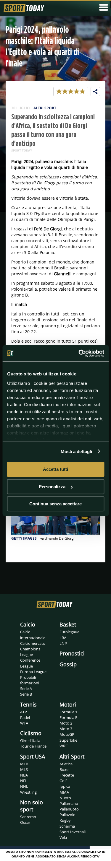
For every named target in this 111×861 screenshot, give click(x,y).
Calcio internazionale (32, 634)
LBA (62, 637)
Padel (25, 717)
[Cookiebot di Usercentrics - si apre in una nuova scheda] (79, 353)
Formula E (68, 717)
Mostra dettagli (76, 451)
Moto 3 (65, 728)
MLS (24, 769)
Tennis (28, 704)
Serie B (26, 694)
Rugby (65, 820)
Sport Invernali (72, 831)
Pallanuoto (69, 809)
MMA (64, 792)
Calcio (27, 624)
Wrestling (28, 792)
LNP (63, 643)
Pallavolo (67, 814)
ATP (23, 711)
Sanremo (28, 816)
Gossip (68, 664)
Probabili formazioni (29, 680)
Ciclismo (30, 733)
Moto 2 (65, 723)
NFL (23, 780)
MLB (24, 763)
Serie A (26, 688)
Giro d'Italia (30, 740)
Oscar (25, 822)
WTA (24, 723)
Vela (63, 837)
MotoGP (66, 734)
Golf (63, 780)
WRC (63, 745)
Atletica (66, 763)
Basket (67, 624)
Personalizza (52, 486)
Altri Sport (71, 756)
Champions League (30, 651)
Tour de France (33, 746)
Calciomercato (32, 643)
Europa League (33, 671)
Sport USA (32, 756)
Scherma (67, 826)
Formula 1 (68, 711)
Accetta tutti (55, 469)
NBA (24, 775)
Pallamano (68, 803)
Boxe (63, 769)
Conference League (30, 662)
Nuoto (65, 797)
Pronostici (72, 653)
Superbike (68, 740)
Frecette (66, 775)
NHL (24, 786)
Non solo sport (31, 806)
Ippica (64, 786)
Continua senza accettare (55, 503)
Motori (67, 704)
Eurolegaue (69, 631)
